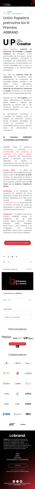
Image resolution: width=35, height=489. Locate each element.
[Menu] (31, 3)
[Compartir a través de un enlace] (16, 256)
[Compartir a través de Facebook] (4, 256)
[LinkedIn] (14, 481)
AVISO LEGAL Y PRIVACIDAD (9, 483)
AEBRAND (6, 439)
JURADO (17, 455)
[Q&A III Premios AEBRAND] (17, 281)
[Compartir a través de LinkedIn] (12, 256)
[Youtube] (21, 481)
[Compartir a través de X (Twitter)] (8, 256)
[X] (17, 481)
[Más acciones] (31, 13)
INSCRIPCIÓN (17, 457)
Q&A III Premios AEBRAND (13, 293)
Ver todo (29, 269)
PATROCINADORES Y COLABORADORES (17, 459)
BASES (17, 454)
